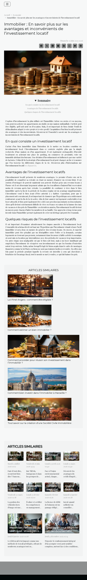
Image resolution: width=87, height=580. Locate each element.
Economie (17, 15)
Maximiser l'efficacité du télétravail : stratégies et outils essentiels (25, 531)
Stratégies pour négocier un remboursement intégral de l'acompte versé (63, 532)
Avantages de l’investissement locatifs (42, 108)
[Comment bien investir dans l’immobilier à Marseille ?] (37, 379)
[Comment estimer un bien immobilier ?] (29, 316)
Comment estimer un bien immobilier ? (29, 329)
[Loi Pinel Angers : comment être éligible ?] (30, 286)
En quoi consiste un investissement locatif (42, 105)
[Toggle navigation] (7, 4)
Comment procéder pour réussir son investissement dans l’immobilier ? (39, 361)
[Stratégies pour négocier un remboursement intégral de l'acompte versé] (62, 523)
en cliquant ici (30, 165)
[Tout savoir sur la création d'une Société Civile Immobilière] (39, 409)
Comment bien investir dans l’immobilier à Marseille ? (37, 392)
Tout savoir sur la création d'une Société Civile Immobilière (39, 423)
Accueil (7, 15)
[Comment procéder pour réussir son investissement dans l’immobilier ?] (43, 346)
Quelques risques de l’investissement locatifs (42, 112)
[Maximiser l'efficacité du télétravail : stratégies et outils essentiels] (25, 523)
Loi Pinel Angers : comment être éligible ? (30, 299)
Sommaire (44, 100)
